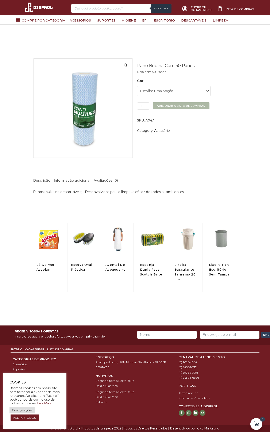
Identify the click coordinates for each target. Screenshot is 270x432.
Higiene (129, 20)
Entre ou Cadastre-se (28, 349)
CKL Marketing (208, 428)
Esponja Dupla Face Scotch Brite (151, 269)
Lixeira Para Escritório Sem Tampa (219, 269)
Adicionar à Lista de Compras (181, 105)
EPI (145, 20)
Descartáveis (194, 20)
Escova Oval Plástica (81, 267)
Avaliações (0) (106, 180)
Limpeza (220, 20)
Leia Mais (44, 403)
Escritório (164, 20)
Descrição (41, 180)
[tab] (41, 180)
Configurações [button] (22, 410)
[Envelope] (202, 413)
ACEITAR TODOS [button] (24, 417)
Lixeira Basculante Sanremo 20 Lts (185, 272)
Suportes (106, 20)
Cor (140, 81)
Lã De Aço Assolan (45, 267)
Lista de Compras (60, 349)
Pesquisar (161, 8)
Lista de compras (239, 9)
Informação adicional (72, 180)
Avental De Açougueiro (115, 267)
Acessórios (80, 20)
